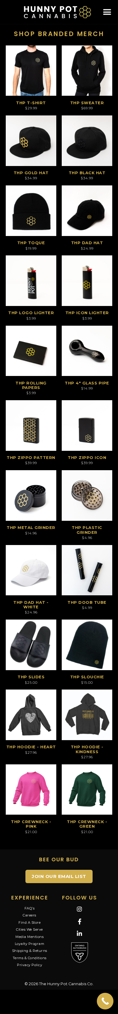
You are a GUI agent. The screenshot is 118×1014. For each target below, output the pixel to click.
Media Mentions (29, 937)
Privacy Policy (29, 965)
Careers (29, 915)
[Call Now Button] (105, 1001)
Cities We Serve (29, 929)
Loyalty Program (29, 944)
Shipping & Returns (29, 951)
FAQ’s (30, 908)
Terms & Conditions (30, 958)
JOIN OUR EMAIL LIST (59, 876)
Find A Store (29, 922)
